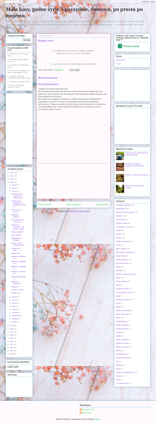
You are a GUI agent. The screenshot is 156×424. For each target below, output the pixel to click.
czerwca (14, 303)
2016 (12, 182)
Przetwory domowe (122, 259)
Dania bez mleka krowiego (124, 274)
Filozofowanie (120, 208)
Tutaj (52, 64)
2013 (12, 173)
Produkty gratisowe (122, 329)
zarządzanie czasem (122, 288)
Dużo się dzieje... (17, 235)
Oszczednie (87, 413)
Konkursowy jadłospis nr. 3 (18, 267)
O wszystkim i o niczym (124, 227)
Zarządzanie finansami (123, 205)
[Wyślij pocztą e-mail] (70, 70)
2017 (12, 326)
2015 (12, 179)
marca (14, 191)
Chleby (118, 278)
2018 (12, 329)
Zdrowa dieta (120, 219)
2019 (12, 332)
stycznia (14, 185)
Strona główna (74, 204)
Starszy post (102, 204)
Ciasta (118, 245)
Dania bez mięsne (121, 223)
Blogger (96, 419)
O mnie (118, 64)
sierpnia (14, 309)
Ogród (118, 296)
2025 (12, 351)
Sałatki (118, 336)
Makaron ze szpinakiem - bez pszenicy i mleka (17, 227)
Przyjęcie (119, 332)
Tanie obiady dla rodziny (124, 252)
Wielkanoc (119, 365)
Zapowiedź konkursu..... (16, 216)
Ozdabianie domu (121, 321)
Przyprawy (119, 376)
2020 (12, 335)
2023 (12, 344)
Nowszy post (44, 204)
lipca (13, 306)
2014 (12, 176)
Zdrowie (118, 234)
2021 (12, 338)
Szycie (118, 379)
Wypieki (118, 230)
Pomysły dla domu (122, 263)
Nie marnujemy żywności (124, 292)
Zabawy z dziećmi (122, 339)
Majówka (119, 350)
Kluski (118, 318)
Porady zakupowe (121, 281)
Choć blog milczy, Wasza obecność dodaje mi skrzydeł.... (136, 154)
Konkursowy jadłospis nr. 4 (18, 272)
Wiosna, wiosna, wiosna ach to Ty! (18, 244)
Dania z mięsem (121, 248)
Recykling (119, 270)
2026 (12, 354)
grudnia (14, 322)
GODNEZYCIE (88, 410)
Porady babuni (120, 256)
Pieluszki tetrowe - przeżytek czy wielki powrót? (17, 196)
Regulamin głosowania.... (16, 282)
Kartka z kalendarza (122, 347)
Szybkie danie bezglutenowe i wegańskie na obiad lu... (18, 204)
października (16, 315)
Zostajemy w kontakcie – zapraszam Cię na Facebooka (134, 165)
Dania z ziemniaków (122, 314)
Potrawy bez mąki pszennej (125, 212)
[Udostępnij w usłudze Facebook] (76, 70)
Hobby (118, 267)
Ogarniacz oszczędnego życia (125, 372)
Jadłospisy (119, 216)
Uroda (118, 303)
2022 (12, 341)
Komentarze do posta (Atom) (78, 211)
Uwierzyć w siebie (17, 290)
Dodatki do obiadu (122, 343)
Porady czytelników (122, 325)
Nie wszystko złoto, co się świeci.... (17, 221)
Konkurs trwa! (16, 253)
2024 (12, 347)
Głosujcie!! (15, 287)
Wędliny (118, 307)
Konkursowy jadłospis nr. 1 (18, 257)
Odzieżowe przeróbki (123, 310)
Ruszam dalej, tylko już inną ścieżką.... (134, 186)
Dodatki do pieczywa (123, 241)
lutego (14, 188)
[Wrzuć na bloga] (72, 70)
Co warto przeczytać (122, 383)
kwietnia (15, 297)
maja (13, 300)
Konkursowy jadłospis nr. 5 (18, 277)
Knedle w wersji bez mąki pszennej (136, 175)
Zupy (117, 285)
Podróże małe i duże (122, 358)
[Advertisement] (73, 181)
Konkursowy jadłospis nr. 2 (18, 262)
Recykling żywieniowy (123, 299)
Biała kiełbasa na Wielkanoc (16, 239)
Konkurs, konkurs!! (17, 232)
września (15, 312)
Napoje (118, 369)
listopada (15, 319)
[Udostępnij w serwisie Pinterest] (79, 70)
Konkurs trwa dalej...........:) (16, 249)
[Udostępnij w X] (74, 70)
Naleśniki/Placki (121, 354)
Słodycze (119, 238)
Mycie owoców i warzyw (16, 211)
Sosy (117, 361)
